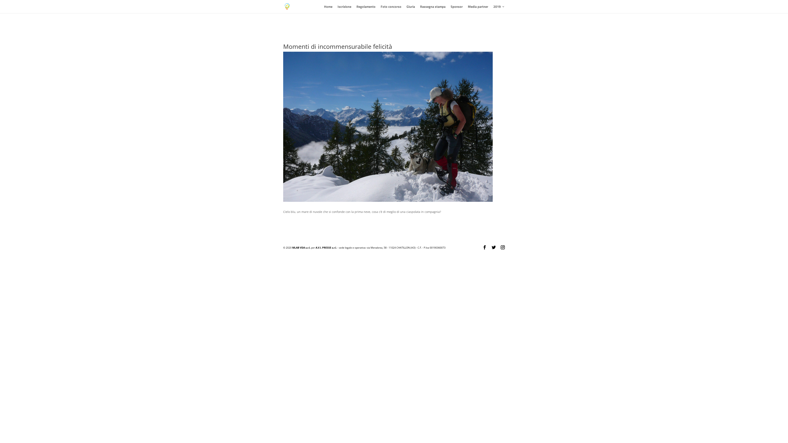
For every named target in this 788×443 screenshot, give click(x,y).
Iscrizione (344, 7)
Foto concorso (391, 7)
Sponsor (457, 7)
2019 (497, 7)
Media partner (478, 7)
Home (328, 7)
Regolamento (366, 7)
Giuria (411, 7)
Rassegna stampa (433, 7)
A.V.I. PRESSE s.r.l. (326, 247)
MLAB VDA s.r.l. (301, 247)
